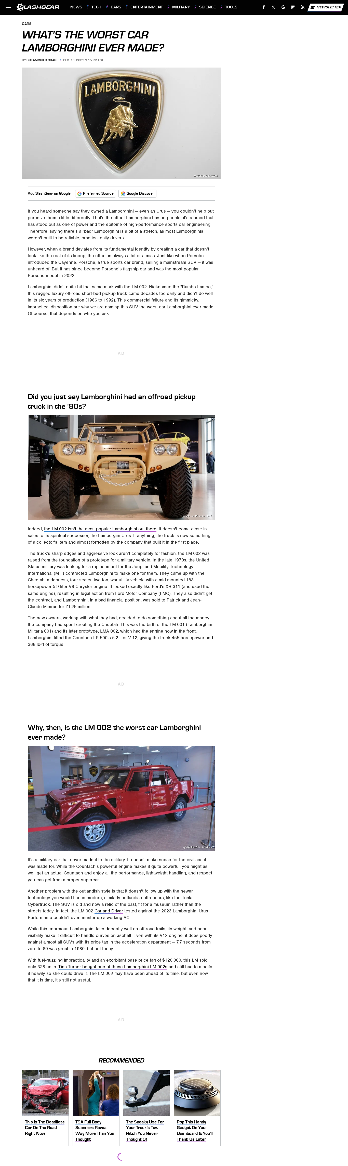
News (76, 7)
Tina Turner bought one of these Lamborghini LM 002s (112, 967)
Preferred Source (98, 193)
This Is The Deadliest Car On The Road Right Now (44, 1127)
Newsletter (329, 7)
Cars (116, 7)
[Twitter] (273, 7)
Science (207, 7)
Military (181, 7)
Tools (231, 7)
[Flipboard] (293, 7)
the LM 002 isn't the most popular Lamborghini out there (100, 529)
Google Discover (140, 193)
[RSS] (302, 7)
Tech (96, 7)
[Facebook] (263, 7)
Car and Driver (109, 911)
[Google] (283, 7)
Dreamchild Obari (41, 60)
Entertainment (146, 7)
